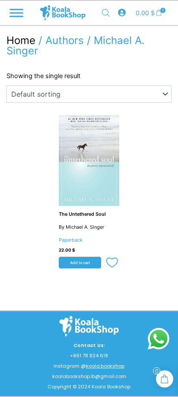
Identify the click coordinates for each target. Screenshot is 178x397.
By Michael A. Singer (81, 227)
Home (20, 40)
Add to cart (80, 262)
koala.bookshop (105, 365)
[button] (112, 263)
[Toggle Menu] (16, 13)
